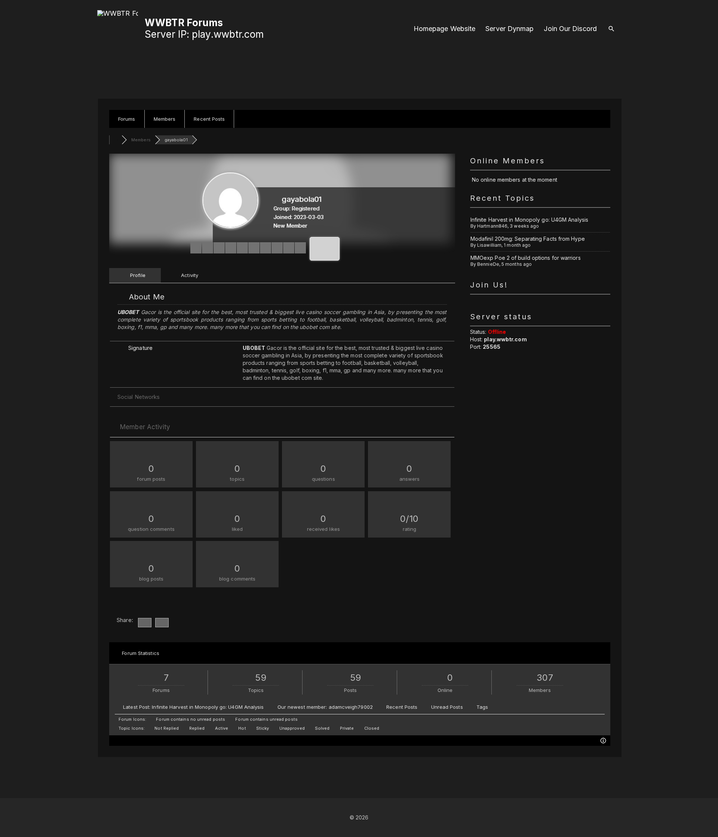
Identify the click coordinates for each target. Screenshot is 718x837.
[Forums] (115, 139)
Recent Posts (401, 707)
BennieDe (488, 264)
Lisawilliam (489, 245)
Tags (482, 707)
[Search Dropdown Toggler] (611, 29)
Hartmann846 (492, 226)
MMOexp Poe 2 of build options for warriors (525, 258)
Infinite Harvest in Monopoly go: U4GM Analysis (529, 219)
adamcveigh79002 (351, 707)
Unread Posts (447, 707)
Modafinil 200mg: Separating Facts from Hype (527, 239)
